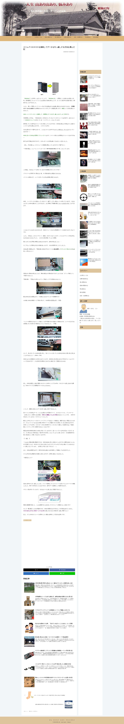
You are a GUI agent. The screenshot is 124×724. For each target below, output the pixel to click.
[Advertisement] (49, 67)
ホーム (50, 720)
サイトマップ (56, 720)
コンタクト (62, 720)
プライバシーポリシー (70, 720)
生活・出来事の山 (28, 520)
